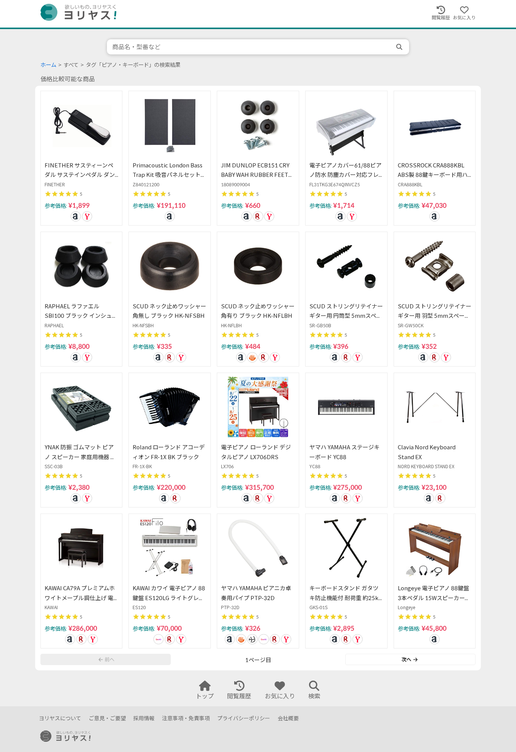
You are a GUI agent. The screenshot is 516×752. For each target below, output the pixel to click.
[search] (400, 46)
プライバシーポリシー (243, 718)
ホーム (48, 65)
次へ (406, 659)
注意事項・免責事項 (186, 718)
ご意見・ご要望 (107, 718)
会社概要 (288, 718)
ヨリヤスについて (60, 718)
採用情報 (143, 718)
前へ (109, 659)
